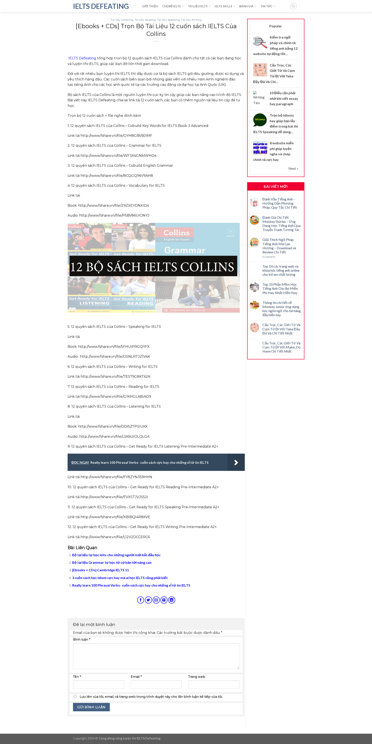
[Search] (293, 6)
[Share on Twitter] (148, 600)
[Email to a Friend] (156, 600)
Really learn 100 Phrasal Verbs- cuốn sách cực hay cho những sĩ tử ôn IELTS (131, 585)
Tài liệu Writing (191, 19)
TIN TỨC (266, 6)
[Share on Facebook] (140, 600)
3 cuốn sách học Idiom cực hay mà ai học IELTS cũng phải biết (120, 578)
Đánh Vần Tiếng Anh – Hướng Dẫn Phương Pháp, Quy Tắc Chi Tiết (279, 203)
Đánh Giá (246, 6)
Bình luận (81, 639)
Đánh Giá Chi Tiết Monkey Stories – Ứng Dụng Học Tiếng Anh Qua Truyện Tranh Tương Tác (281, 223)
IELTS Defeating (101, 6)
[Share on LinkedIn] (171, 600)
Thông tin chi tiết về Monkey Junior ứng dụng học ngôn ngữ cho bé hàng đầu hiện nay (281, 308)
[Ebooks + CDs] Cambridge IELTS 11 (100, 570)
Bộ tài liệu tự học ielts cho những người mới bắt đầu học (116, 555)
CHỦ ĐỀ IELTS (171, 6)
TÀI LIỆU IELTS (198, 6)
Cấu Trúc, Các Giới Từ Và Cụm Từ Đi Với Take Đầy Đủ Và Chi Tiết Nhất (281, 329)
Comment (268, 256)
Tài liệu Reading (145, 19)
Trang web (196, 677)
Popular (275, 26)
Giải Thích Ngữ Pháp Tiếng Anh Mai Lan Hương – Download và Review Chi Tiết (279, 245)
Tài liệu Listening (122, 19)
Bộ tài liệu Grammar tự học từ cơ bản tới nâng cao (112, 562)
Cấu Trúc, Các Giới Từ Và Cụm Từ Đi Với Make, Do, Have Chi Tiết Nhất (281, 347)
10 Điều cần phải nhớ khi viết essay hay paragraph (284, 98)
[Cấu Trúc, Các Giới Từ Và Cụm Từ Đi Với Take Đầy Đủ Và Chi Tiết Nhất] (260, 70)
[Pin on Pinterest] (163, 600)
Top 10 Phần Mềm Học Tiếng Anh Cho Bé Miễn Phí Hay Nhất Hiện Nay (280, 288)
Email (136, 677)
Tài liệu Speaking (168, 19)
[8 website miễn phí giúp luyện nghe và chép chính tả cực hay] (260, 148)
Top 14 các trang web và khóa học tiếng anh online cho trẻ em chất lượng (280, 270)
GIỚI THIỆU (150, 6)
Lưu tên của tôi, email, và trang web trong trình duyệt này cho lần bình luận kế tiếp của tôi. (151, 697)
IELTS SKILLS (223, 6)
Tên (77, 677)
